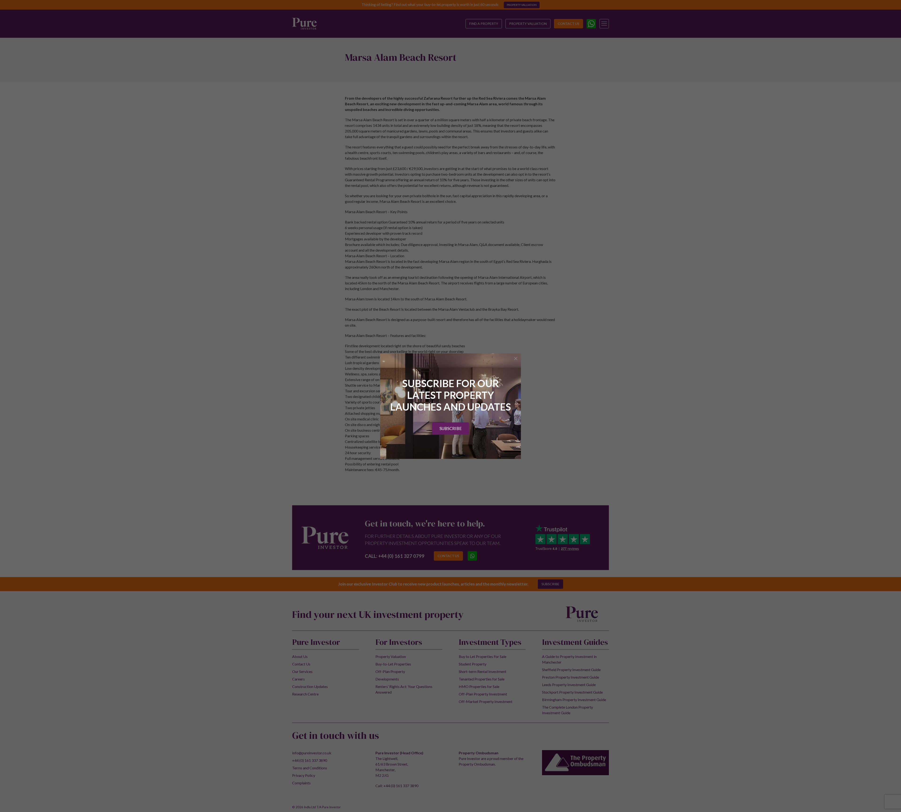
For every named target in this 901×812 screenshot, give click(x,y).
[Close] (516, 358)
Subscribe (450, 428)
